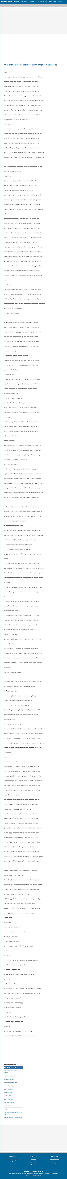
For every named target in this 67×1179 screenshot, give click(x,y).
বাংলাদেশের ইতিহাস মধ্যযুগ (9, 1086)
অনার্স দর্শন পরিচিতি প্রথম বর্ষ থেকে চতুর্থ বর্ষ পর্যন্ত (13, 1117)
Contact (60, 1)
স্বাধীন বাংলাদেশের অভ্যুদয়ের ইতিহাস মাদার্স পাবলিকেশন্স (12, 1071)
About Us (33, 1159)
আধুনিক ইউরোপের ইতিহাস (9, 1079)
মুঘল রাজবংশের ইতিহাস (8, 1092)
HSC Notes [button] (24, 1)
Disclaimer (33, 1164)
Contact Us (33, 1161)
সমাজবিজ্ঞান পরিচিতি (7, 1096)
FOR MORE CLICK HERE (10, 1067)
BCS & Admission (42, 1)
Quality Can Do (6, 2)
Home (17, 1)
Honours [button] (32, 1)
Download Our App (54, 1159)
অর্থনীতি (5, 1109)
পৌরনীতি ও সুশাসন (7, 1106)
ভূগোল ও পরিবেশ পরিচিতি (8, 1099)
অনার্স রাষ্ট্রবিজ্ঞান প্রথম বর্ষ (9, 1102)
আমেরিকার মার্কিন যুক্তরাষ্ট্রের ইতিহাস (10, 1082)
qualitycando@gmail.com (35, 1175)
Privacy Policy (33, 1163)
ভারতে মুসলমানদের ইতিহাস (9, 1089)
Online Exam (52, 1)
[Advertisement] (33, 21)
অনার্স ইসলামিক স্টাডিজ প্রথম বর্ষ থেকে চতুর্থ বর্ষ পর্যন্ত (13, 1113)
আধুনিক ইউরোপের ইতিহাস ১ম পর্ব (10, 1076)
